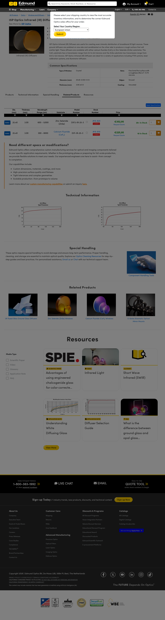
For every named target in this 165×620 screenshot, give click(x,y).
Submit (60, 34)
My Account (133, 4)
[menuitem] (15, 9)
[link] (150, 2)
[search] (82, 3)
